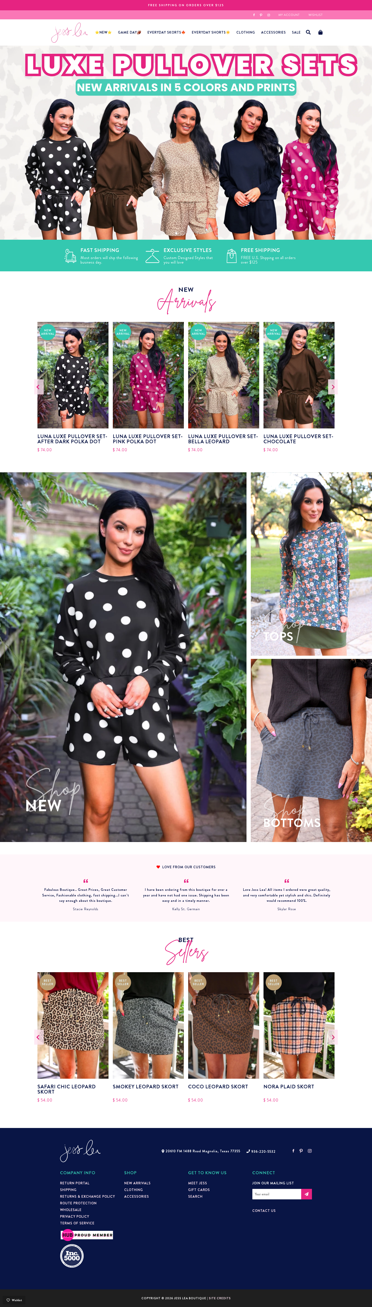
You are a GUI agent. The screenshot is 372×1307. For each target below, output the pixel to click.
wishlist (315, 14)
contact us (264, 1211)
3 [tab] (189, 233)
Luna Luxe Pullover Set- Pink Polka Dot (148, 439)
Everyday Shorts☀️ (211, 32)
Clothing (245, 32)
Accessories (136, 1196)
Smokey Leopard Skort (146, 1087)
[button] (308, 32)
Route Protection (78, 1203)
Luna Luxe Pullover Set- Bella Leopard (223, 439)
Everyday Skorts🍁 (166, 32)
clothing (133, 1190)
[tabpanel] (186, 143)
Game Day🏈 (129, 32)
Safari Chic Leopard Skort (66, 1089)
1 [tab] (176, 233)
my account (289, 14)
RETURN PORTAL (75, 1183)
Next (333, 386)
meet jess (197, 1183)
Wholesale (71, 1210)
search (195, 1196)
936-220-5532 (263, 1151)
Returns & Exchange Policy (87, 1196)
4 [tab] (196, 233)
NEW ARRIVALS (137, 1183)
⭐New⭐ (103, 32)
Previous (39, 386)
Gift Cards (199, 1190)
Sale (296, 32)
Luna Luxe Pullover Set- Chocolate (298, 439)
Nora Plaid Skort (289, 1087)
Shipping (68, 1190)
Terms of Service (77, 1223)
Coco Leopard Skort (218, 1087)
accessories (273, 32)
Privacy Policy (74, 1216)
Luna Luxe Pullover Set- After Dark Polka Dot (72, 439)
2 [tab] (183, 233)
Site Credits (220, 1298)
